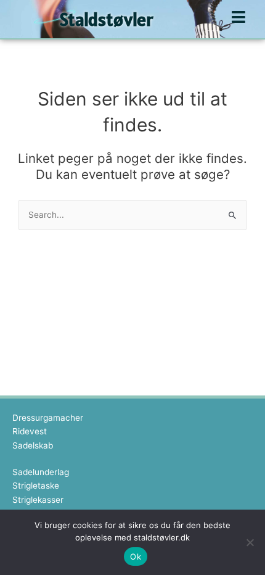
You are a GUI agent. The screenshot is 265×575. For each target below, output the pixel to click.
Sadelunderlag (40, 472)
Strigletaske (35, 485)
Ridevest (29, 431)
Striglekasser (37, 500)
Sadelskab (32, 445)
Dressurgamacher (47, 418)
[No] (249, 542)
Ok (135, 556)
